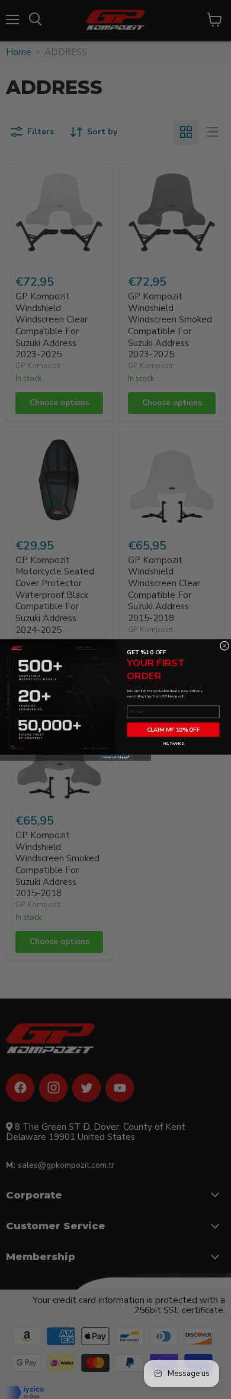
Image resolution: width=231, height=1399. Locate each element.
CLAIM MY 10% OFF (173, 729)
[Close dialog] (224, 645)
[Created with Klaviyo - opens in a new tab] (115, 757)
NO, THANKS (173, 743)
